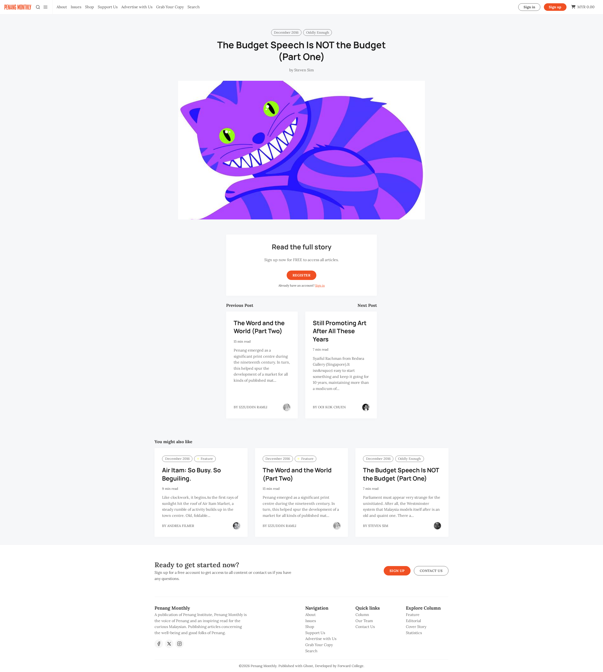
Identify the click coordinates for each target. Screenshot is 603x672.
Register (301, 275)
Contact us (431, 571)
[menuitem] (62, 7)
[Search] (38, 7)
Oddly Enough (317, 32)
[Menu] (45, 7)
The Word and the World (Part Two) (259, 327)
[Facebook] (159, 644)
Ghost (308, 666)
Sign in (529, 7)
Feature (207, 459)
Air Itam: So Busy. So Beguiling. (191, 474)
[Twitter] (169, 644)
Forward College (350, 666)
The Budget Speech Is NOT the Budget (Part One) (401, 474)
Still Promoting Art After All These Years (340, 331)
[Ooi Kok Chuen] (365, 407)
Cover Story (416, 626)
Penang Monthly (264, 666)
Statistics (414, 632)
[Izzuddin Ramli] (286, 407)
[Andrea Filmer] (236, 525)
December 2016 (286, 32)
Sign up (555, 7)
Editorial (413, 620)
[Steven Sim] (437, 525)
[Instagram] (179, 644)
